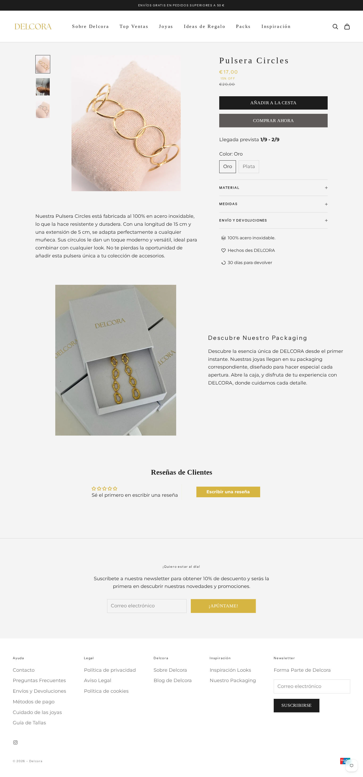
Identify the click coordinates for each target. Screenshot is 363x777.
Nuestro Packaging (233, 680)
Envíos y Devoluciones (39, 691)
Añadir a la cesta (273, 102)
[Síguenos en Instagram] (15, 742)
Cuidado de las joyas (37, 712)
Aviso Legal (97, 680)
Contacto (24, 670)
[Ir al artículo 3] (42, 109)
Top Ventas (134, 26)
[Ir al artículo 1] (42, 64)
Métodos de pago (33, 702)
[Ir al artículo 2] (42, 87)
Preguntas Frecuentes (39, 680)
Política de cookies (106, 691)
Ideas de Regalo (205, 26)
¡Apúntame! (223, 605)
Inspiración (276, 26)
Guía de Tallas (29, 723)
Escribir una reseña (228, 491)
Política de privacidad (110, 670)
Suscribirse (296, 705)
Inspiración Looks (230, 670)
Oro (227, 166)
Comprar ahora (273, 120)
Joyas (166, 26)
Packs (243, 26)
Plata (249, 166)
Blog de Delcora (173, 680)
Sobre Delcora (90, 26)
